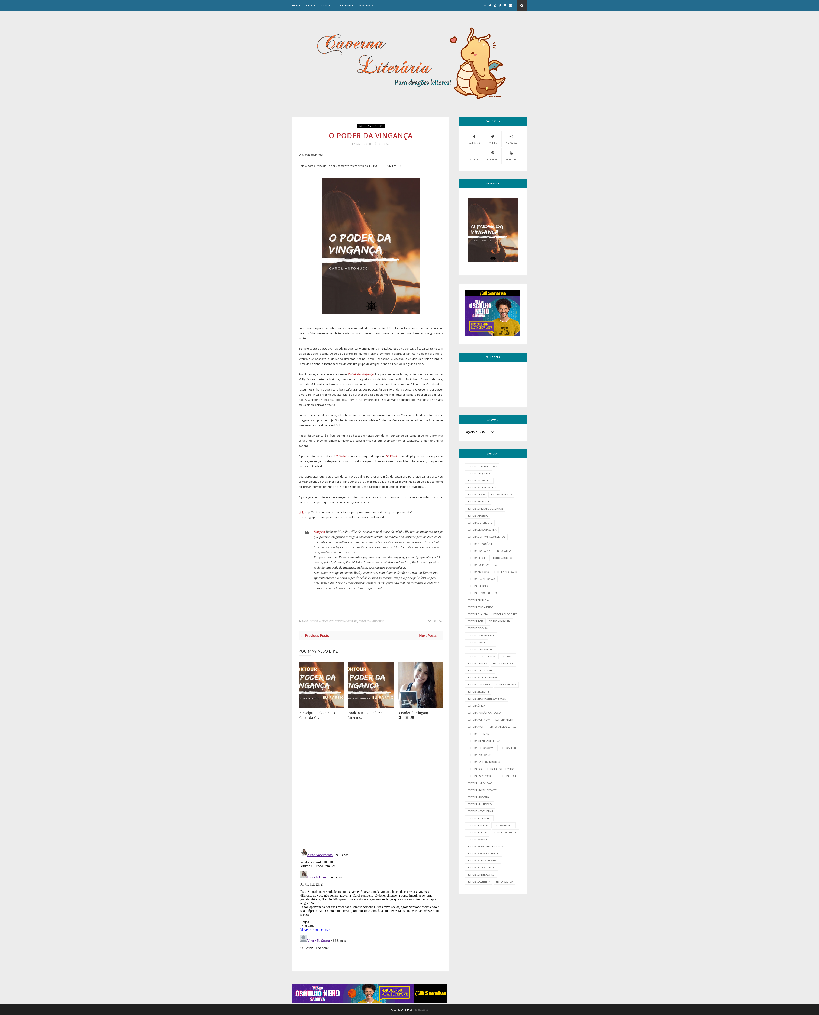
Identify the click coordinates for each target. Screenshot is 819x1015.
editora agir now (479, 719)
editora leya (503, 550)
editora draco (477, 642)
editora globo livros (481, 656)
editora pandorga (479, 684)
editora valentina (479, 881)
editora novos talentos (483, 593)
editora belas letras (503, 726)
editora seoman (506, 684)
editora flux (508, 747)
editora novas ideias (480, 811)
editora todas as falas (482, 867)
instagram (511, 142)
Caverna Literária (368, 143)
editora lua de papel (480, 670)
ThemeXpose (420, 1009)
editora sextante (478, 691)
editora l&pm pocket (481, 776)
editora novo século (481, 543)
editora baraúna (499, 621)
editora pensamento (480, 607)
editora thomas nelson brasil (487, 698)
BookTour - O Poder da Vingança (366, 715)
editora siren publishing (483, 860)
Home (296, 5)
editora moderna (478, 797)
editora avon (476, 726)
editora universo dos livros (485, 508)
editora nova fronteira (482, 677)
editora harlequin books (484, 762)
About (310, 5)
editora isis (475, 769)
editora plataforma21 (481, 579)
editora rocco (502, 557)
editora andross (478, 572)
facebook (474, 142)
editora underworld (481, 874)
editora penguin (478, 825)
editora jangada (501, 494)
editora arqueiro (479, 473)
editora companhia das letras (486, 536)
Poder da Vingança (371, 621)
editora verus (476, 494)
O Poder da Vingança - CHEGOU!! (415, 715)
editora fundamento (481, 649)
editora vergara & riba (482, 529)
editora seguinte (478, 501)
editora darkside (478, 586)
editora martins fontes (482, 790)
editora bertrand (505, 572)
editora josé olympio (500, 769)
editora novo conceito (482, 487)
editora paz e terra (479, 818)
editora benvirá (478, 628)
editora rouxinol (505, 832)
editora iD (507, 656)
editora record (477, 557)
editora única (476, 705)
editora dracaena (479, 550)
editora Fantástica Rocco (484, 712)
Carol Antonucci (371, 126)
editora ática (504, 881)
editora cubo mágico (481, 635)
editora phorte (503, 825)
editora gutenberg (480, 522)
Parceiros (366, 5)
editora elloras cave (481, 747)
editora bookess (478, 733)
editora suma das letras (483, 564)
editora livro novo (480, 783)
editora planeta (478, 614)
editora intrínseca (479, 480)
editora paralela (478, 600)
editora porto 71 (478, 832)
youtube (511, 159)
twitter (492, 142)
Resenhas (346, 5)
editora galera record (482, 466)
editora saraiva (477, 839)
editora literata (503, 663)
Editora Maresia (346, 621)
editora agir (475, 621)
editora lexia (508, 776)
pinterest (492, 159)
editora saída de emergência (485, 846)
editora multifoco (480, 804)
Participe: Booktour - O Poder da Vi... (317, 715)
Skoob (474, 159)
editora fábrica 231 (480, 755)
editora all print (506, 719)
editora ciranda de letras (484, 740)
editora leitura (477, 663)
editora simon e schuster (484, 853)
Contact (327, 5)
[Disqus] (371, 790)
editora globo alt (505, 614)
